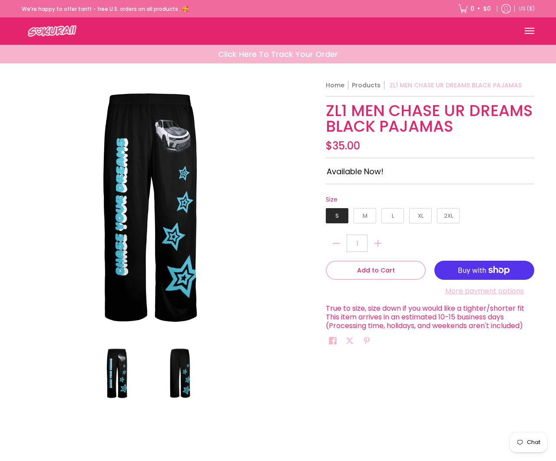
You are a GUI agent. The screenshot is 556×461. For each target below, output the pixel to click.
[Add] (377, 243)
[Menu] (529, 31)
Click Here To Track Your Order (278, 54)
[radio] (337, 217)
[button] (333, 340)
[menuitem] (474, 8)
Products (366, 85)
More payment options (484, 291)
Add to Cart (376, 270)
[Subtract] (336, 243)
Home (335, 85)
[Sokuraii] (52, 31)
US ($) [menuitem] (527, 8)
